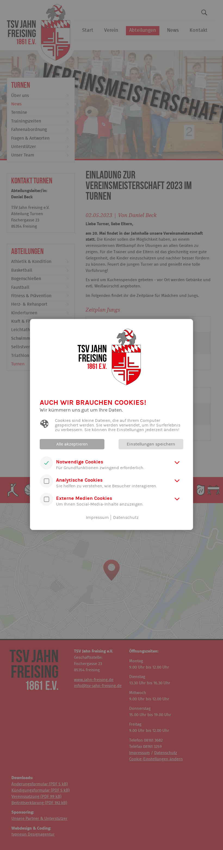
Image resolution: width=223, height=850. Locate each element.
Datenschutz (126, 517)
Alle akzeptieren (72, 444)
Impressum (97, 517)
